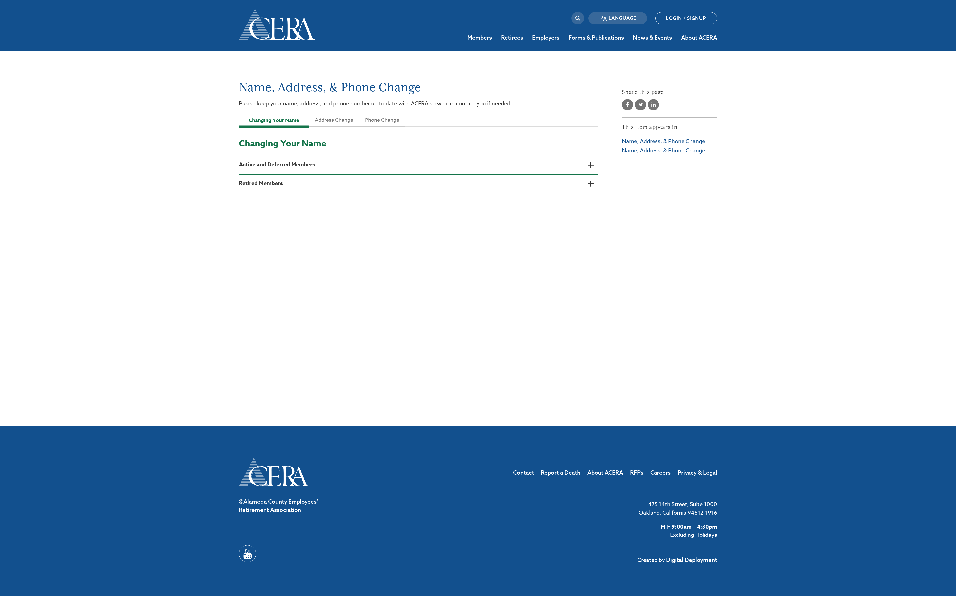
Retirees (527, 37)
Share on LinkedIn (653, 104)
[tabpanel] (418, 177)
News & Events (675, 37)
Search (577, 18)
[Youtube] (247, 553)
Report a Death (560, 472)
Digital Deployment (691, 559)
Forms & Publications (627, 37)
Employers (563, 37)
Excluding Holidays (693, 535)
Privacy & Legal (697, 472)
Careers (660, 472)
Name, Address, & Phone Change (663, 141)
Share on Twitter (640, 104)
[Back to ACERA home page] (277, 20)
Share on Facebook (627, 104)
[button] (418, 165)
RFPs (636, 472)
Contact (523, 472)
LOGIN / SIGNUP (686, 18)
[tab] (274, 120)
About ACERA (720, 37)
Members (495, 37)
